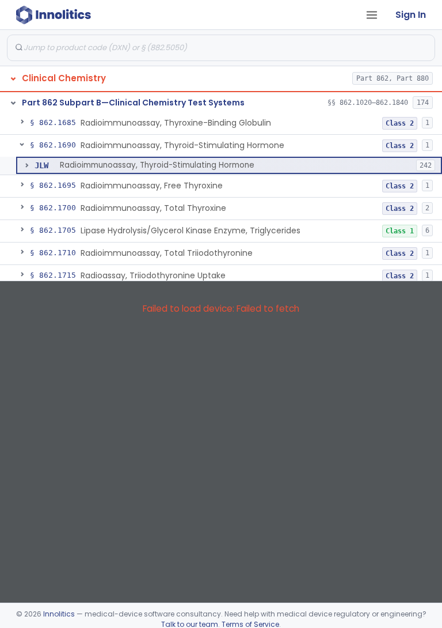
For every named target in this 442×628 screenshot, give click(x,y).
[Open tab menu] (372, 15)
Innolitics (59, 614)
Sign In (410, 14)
